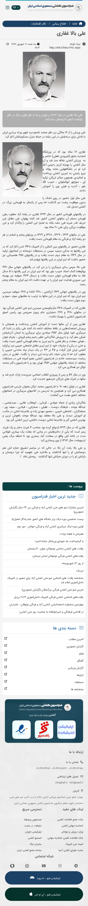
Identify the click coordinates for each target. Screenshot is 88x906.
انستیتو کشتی (35, 838)
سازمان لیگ (36, 844)
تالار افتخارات (38, 23)
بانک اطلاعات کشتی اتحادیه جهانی (65, 838)
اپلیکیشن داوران (33, 832)
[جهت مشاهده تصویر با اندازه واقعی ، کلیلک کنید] (44, 79)
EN (14, 7)
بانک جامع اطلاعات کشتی (70, 819)
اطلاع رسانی (59, 23)
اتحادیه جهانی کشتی (72, 826)
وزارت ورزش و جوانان (72, 832)
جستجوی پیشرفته (33, 819)
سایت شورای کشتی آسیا (71, 850)
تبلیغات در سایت (33, 826)
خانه (74, 23)
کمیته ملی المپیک (74, 844)
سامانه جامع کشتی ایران (29, 850)
